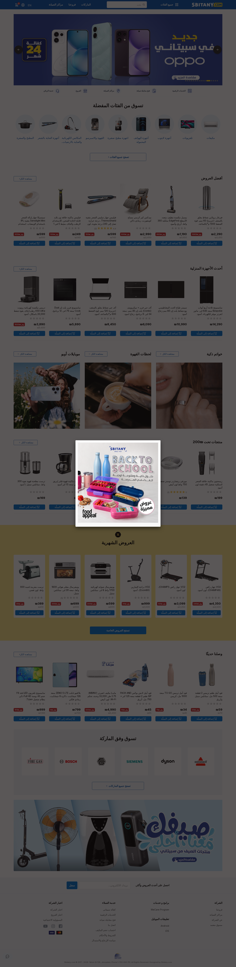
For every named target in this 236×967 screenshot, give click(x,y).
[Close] (160, 440)
